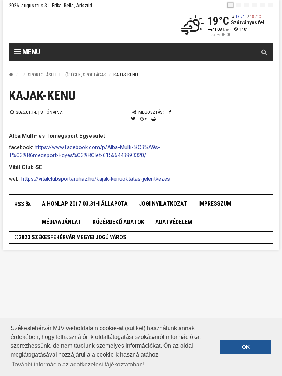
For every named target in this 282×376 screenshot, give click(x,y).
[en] (238, 5)
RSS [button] (19, 203)
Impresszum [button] (214, 203)
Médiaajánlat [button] (62, 221)
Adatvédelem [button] (173, 221)
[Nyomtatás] (153, 119)
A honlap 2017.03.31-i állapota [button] (85, 203)
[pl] (246, 5)
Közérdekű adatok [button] (118, 221)
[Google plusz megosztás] (143, 119)
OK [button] (246, 347)
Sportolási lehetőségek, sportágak (67, 74)
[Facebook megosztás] (170, 112)
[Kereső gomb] (264, 52)
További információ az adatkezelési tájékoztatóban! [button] (78, 364)
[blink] (270, 5)
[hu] (230, 5)
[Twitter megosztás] (133, 119)
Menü (30, 51)
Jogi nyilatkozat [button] (163, 203)
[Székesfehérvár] (76, 25)
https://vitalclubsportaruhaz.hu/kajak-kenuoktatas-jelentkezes (95, 179)
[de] (254, 5)
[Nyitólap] (11, 74)
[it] (262, 5)
